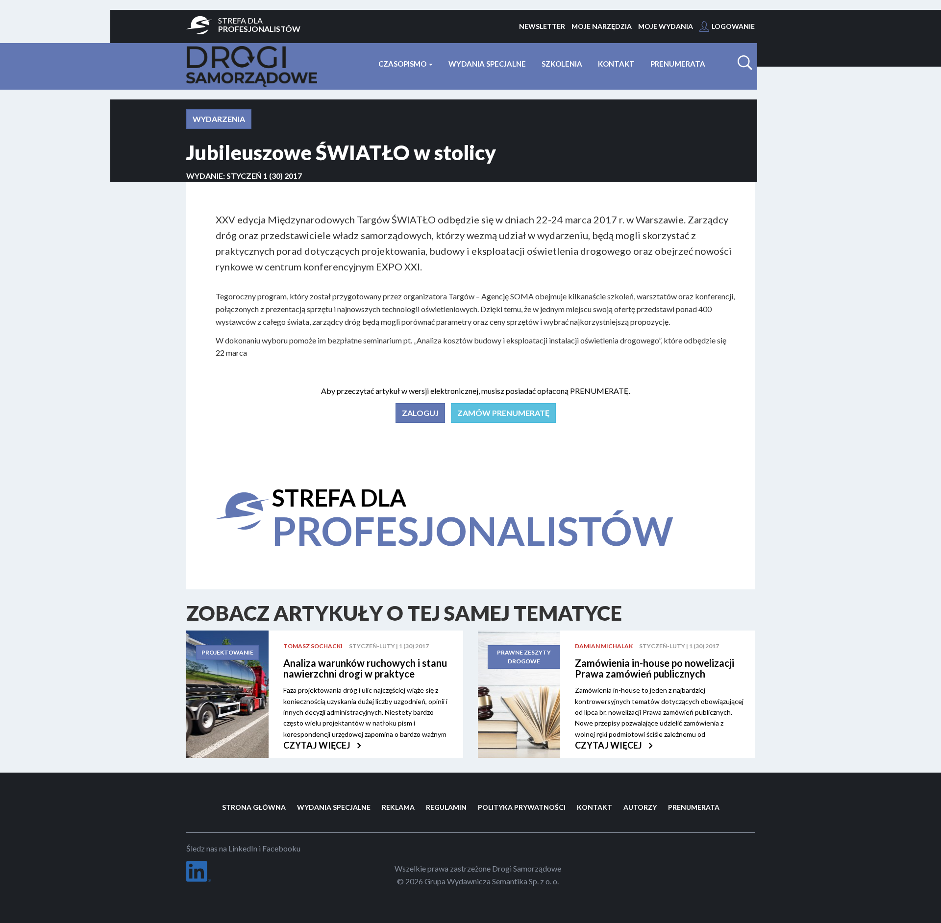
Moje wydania (665, 26)
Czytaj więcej (317, 745)
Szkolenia (562, 63)
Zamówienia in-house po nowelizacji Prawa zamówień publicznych (654, 668)
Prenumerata (677, 63)
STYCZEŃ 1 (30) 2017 (264, 175)
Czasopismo (403, 63)
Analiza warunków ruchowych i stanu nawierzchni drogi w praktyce (365, 668)
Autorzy (640, 807)
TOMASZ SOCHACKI (313, 646)
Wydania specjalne (487, 63)
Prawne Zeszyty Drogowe (524, 657)
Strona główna (254, 807)
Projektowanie (227, 652)
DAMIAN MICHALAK (604, 646)
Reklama (398, 807)
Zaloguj (420, 412)
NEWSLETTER (542, 26)
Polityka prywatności (522, 807)
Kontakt (616, 63)
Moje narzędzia (601, 26)
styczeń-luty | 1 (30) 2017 (389, 646)
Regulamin (446, 807)
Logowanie (733, 26)
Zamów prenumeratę (503, 412)
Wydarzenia (219, 118)
